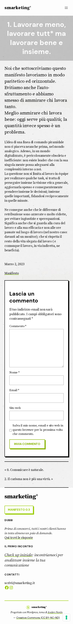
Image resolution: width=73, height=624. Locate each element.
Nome (14, 372)
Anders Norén (55, 612)
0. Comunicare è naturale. (25, 470)
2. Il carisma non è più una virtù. (27, 479)
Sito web (15, 408)
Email (14, 390)
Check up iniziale (18, 555)
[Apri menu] (66, 8)
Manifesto (11, 273)
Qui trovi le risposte (18, 538)
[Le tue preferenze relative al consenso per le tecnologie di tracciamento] (66, 617)
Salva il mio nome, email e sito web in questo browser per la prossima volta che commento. (38, 430)
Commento (17, 326)
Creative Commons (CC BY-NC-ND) (38, 617)
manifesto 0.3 (19, 510)
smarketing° (17, 8)
